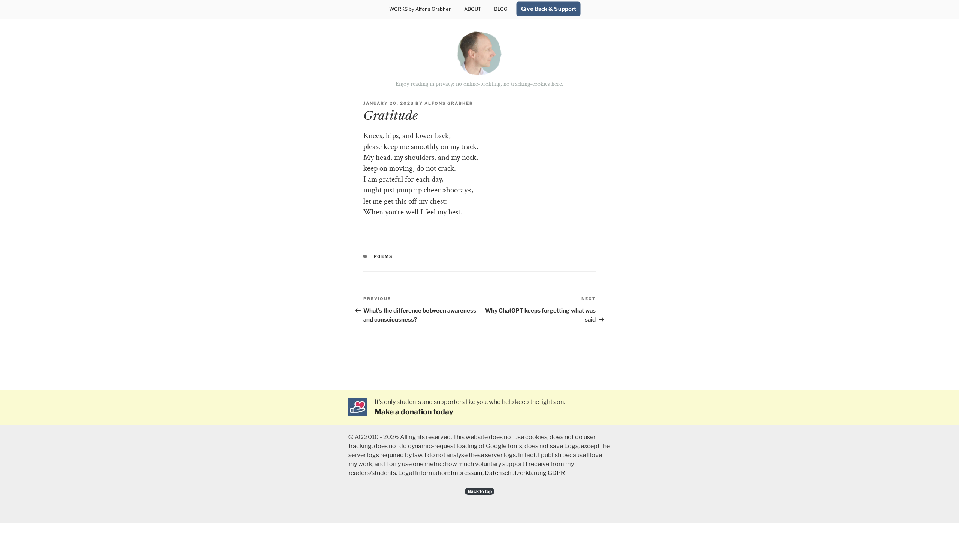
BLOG (501, 9)
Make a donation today (414, 411)
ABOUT (472, 9)
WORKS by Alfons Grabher (420, 9)
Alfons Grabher (448, 103)
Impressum (466, 472)
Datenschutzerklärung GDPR (525, 472)
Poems (383, 256)
